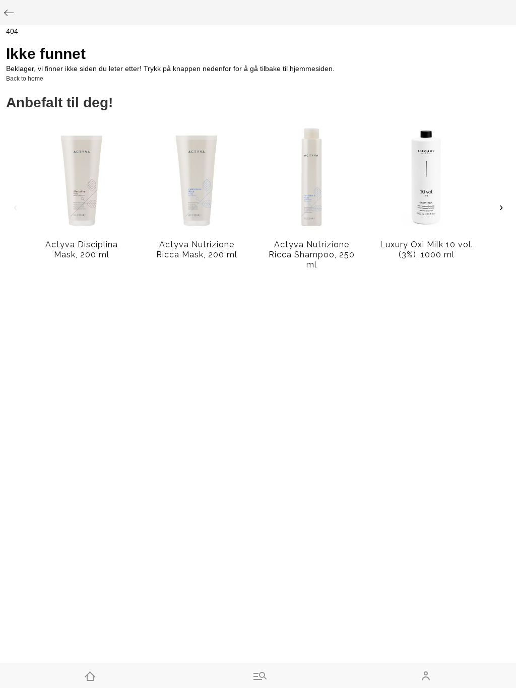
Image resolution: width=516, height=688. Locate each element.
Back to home (24, 78)
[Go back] (9, 13)
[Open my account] (426, 675)
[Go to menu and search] (258, 675)
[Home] (90, 675)
